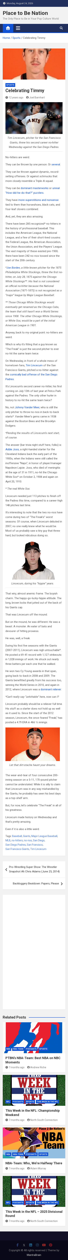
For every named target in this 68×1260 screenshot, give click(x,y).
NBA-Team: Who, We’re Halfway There (33, 1163)
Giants (26, 836)
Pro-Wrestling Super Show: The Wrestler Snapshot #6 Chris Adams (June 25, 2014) (34, 869)
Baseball (17, 836)
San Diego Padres (15, 844)
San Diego (39, 840)
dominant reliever (51, 689)
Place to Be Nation (25, 13)
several (55, 164)
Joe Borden (13, 267)
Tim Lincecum (34, 365)
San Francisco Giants (17, 849)
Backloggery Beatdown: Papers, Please (36, 883)
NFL (8, 1102)
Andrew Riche (38, 1067)
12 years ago (16, 97)
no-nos (28, 840)
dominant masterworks (34, 188)
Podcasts (31, 1049)
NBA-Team (18, 1049)
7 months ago (16, 1067)
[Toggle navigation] (18, 28)
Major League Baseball (44, 836)
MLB (8, 840)
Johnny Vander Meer (27, 407)
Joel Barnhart (37, 97)
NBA (8, 1049)
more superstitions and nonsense (38, 200)
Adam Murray (38, 1168)
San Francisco (35, 844)
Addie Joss (12, 449)
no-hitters (17, 840)
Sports (10, 85)
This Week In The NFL (47, 1102)
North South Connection (44, 1120)
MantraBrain (34, 1255)
